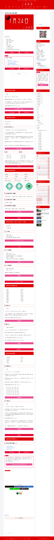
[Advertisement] (19, 33)
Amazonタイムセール (11, 60)
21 (44, 170)
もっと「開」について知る (19, 240)
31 (37, 176)
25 (44, 198)
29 (46, 173)
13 (42, 166)
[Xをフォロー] (17, 493)
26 (46, 198)
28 (44, 173)
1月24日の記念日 (9, 449)
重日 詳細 (19, 343)
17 (37, 170)
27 (42, 173)
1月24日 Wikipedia (9, 446)
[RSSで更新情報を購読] (21, 493)
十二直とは (19, 246)
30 (48, 173)
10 (37, 166)
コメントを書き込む (19, 518)
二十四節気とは (11, 52)
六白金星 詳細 (19, 211)
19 (46, 195)
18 (44, 195)
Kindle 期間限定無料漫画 (12, 63)
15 (46, 166)
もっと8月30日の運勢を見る (40, 60)
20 (42, 170)
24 (37, 173)
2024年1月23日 (11, 68)
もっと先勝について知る (19, 108)
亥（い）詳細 (19, 148)
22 (46, 170)
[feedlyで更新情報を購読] (19, 493)
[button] (24, 489)
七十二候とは (26, 52)
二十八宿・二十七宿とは (19, 281)
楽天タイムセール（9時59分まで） (13, 61)
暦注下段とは (19, 349)
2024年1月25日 (26, 68)
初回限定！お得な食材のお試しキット (14, 64)
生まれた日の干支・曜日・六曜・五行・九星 (19, 464)
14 (44, 166)
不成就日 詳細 (19, 397)
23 (48, 170)
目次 (18, 73)
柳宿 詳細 (19, 275)
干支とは (19, 166)
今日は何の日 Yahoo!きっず (10, 447)
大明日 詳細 (19, 320)
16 (48, 166)
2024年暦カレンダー (8, 470)
